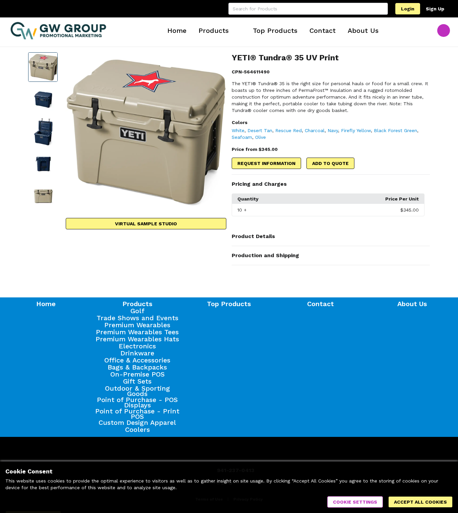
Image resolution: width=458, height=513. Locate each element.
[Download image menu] (218, 60)
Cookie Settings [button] (355, 502)
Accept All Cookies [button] (420, 502)
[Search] (382, 8)
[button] (331, 184)
